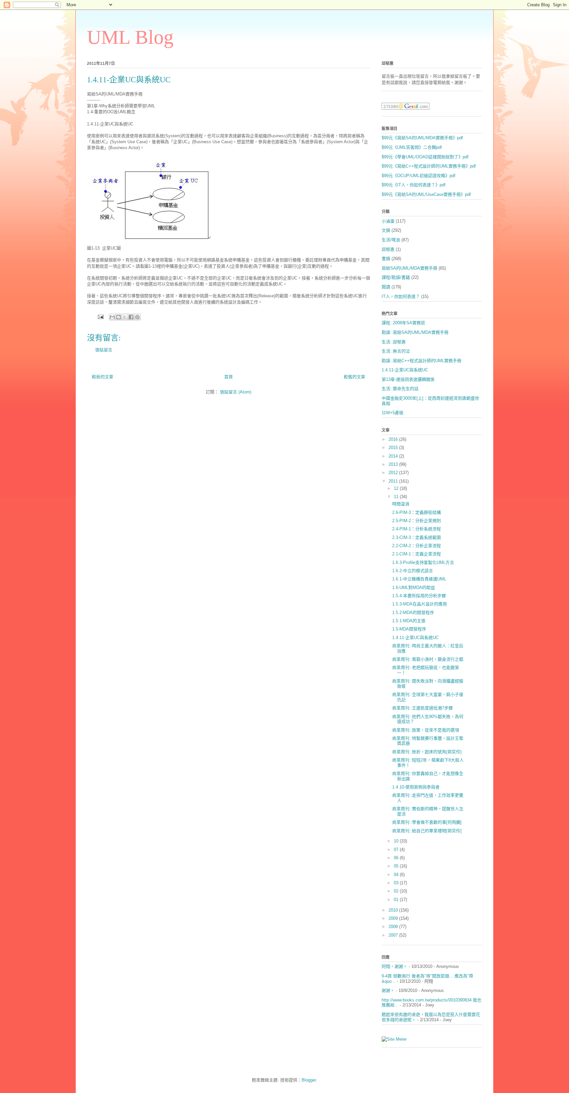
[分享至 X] (125, 317)
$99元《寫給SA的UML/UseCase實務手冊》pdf (426, 194)
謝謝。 (388, 990)
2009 (394, 918)
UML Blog (130, 37)
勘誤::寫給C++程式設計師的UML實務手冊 (421, 360)
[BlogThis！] (118, 317)
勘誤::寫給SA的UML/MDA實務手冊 (415, 332)
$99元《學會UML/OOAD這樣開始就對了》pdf (425, 156)
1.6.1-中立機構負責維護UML (419, 578)
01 (397, 899)
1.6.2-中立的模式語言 (412, 570)
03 (397, 882)
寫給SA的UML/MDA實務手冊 (409, 268)
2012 (394, 472)
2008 (394, 926)
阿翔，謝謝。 (394, 966)
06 (397, 857)
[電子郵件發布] (100, 316)
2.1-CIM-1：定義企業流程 (416, 553)
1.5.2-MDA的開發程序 (413, 612)
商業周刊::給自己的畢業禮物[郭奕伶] (427, 830)
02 (397, 891)
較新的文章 (102, 376)
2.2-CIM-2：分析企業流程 (416, 545)
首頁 (228, 376)
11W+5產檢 (392, 412)
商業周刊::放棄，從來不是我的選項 (425, 730)
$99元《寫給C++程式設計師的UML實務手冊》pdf (429, 166)
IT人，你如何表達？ (401, 296)
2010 (394, 910)
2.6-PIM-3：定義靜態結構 (416, 512)
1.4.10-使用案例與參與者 (416, 787)
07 (397, 849)
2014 (394, 456)
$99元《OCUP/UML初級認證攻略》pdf (418, 175)
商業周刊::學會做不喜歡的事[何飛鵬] (427, 822)
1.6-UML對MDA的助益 (413, 587)
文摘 (386, 230)
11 (397, 496)
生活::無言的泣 (396, 351)
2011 (394, 481)
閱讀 (386, 286)
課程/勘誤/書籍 (396, 277)
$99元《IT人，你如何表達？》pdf (414, 184)
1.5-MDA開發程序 (409, 628)
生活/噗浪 (391, 239)
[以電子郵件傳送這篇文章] (112, 317)
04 (397, 874)
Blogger (309, 1080)
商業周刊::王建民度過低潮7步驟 (422, 708)
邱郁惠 (388, 249)
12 (397, 488)
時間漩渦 (400, 503)
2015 (394, 447)
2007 (394, 935)
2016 (394, 439)
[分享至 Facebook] (131, 317)
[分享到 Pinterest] (137, 317)
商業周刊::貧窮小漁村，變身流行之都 (427, 659)
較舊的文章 (354, 376)
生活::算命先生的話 (400, 388)
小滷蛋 (388, 221)
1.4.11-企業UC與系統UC (405, 369)
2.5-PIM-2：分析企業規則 (416, 520)
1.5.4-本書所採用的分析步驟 (419, 595)
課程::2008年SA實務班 (403, 322)
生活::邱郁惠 (394, 341)
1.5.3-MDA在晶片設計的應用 (419, 603)
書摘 (386, 258)
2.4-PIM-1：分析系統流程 (416, 528)
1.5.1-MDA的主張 (408, 620)
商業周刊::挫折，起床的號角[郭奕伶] (427, 751)
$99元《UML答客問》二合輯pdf (412, 147)
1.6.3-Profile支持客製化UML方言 (423, 562)
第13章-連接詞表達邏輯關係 (408, 379)
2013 (394, 464)
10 (397, 841)
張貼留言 (103, 349)
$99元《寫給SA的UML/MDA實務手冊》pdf (422, 137)
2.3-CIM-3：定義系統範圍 (416, 537)
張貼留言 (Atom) (235, 391)
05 (397, 866)
